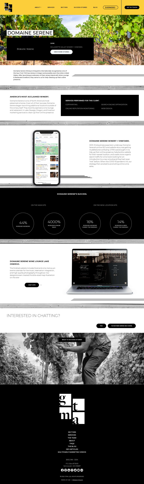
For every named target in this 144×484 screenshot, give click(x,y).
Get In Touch (132, 7)
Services (72, 435)
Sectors (72, 432)
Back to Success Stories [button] (72, 340)
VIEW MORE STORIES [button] (61, 52)
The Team (72, 438)
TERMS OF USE (65, 480)
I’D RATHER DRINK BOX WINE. (121, 326)
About (72, 441)
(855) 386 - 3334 (72, 460)
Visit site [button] (31, 285)
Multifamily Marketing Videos (72, 452)
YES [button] (101, 326)
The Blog (72, 446)
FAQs (72, 444)
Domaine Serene (17, 101)
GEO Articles (72, 449)
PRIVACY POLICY (77, 480)
